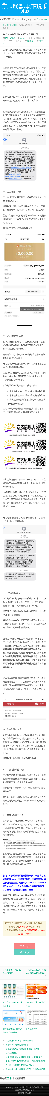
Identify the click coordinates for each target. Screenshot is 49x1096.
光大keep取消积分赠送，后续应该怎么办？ (36, 971)
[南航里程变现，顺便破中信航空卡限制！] (13, 1017)
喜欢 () (26, 946)
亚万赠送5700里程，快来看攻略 (19, 1040)
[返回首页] (3, 24)
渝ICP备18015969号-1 (24, 1090)
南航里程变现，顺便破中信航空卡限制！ (23, 1048)
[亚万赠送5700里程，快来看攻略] (13, 990)
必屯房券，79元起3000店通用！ (12, 971)
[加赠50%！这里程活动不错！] (36, 990)
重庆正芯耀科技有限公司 (32, 1087)
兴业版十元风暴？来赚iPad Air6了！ (21, 1065)
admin (22, 37)
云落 (29, 1092)
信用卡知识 (12, 24)
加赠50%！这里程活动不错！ (18, 1044)
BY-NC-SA (23, 926)
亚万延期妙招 (11, 1052)
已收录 (30, 40)
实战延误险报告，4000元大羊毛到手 (21, 34)
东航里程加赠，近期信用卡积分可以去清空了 (25, 1056)
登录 (38, 19)
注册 (46, 19)
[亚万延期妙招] (36, 1017)
